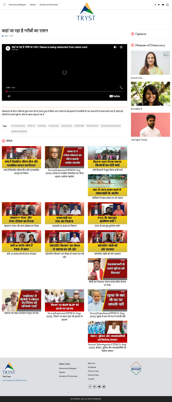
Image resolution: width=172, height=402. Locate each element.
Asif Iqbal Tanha (139, 139)
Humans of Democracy (49, 5)
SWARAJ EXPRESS (19, 131)
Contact (91, 379)
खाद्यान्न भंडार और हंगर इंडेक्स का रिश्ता (21, 226)
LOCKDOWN (79, 126)
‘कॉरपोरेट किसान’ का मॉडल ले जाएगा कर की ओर (64, 255)
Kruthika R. (137, 108)
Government (54, 126)
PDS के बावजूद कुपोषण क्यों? (107, 226)
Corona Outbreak (18, 126)
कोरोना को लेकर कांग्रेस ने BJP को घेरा (21, 313)
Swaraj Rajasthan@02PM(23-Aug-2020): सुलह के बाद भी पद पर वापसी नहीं (107, 314)
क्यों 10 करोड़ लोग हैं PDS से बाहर (21, 253)
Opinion (33, 5)
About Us (91, 363)
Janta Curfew (66, 126)
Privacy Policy (93, 375)
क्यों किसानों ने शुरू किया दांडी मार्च (108, 170)
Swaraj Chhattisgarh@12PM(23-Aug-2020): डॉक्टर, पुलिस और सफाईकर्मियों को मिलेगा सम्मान (107, 348)
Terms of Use (93, 371)
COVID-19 (31, 126)
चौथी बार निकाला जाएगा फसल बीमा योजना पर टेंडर (107, 283)
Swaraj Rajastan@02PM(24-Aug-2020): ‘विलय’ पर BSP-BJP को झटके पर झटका (64, 316)
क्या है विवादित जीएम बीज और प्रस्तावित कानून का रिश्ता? (21, 171)
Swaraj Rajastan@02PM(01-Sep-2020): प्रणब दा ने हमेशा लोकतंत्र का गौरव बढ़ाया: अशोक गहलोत (64, 173)
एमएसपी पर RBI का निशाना (64, 226)
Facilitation (42, 126)
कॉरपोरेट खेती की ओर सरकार (107, 253)
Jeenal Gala (136, 77)
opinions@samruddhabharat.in (15, 380)
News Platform (92, 126)
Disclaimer (92, 367)
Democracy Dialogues (17, 5)
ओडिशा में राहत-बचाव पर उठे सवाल (107, 198)
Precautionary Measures (111, 126)
